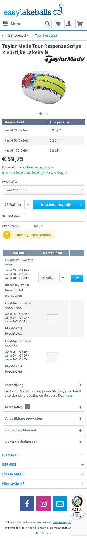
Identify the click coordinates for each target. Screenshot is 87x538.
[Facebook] (27, 503)
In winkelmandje (56, 204)
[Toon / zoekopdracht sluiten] (47, 23)
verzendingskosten (65, 522)
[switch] (77, 514)
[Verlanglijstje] (58, 23)
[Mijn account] (68, 23)
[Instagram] (43, 503)
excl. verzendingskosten (38, 167)
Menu (16, 23)
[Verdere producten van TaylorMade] (64, 59)
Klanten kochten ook (21, 430)
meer (68, 395)
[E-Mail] (60, 503)
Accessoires (17, 407)
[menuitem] (12, 23)
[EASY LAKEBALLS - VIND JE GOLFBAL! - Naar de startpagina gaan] (43, 9)
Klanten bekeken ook (21, 442)
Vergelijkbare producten (23, 418)
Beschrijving (14, 385)
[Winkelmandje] (79, 23)
